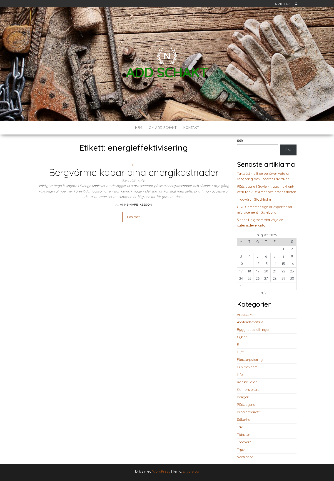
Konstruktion (247, 382)
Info (240, 374)
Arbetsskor (246, 314)
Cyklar (242, 337)
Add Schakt (167, 72)
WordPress (161, 471)
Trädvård (244, 442)
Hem (138, 127)
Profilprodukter (249, 412)
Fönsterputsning (250, 359)
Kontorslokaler (249, 389)
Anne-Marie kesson (136, 204)
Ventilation (245, 457)
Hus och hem (247, 367)
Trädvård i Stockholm (254, 199)
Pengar (243, 397)
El (133, 164)
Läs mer (133, 217)
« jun (264, 292)
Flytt (240, 352)
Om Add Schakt (163, 127)
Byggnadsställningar (253, 329)
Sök (240, 140)
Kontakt (191, 127)
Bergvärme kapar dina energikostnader (134, 172)
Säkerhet (244, 419)
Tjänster (243, 434)
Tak (240, 427)
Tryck (241, 449)
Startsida (282, 3)
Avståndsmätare (250, 322)
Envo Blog (191, 471)
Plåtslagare (246, 404)
